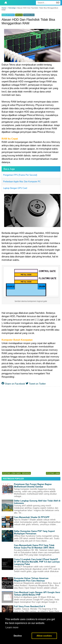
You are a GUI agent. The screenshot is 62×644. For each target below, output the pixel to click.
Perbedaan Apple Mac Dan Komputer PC (22, 181)
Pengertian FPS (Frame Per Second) (20, 175)
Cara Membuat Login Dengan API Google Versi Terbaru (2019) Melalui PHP (37, 593)
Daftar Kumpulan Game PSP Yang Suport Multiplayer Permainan (34, 532)
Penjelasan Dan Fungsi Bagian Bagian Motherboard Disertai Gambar (33, 485)
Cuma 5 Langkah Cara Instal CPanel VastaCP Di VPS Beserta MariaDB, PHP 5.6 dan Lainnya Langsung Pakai (37, 561)
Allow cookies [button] (44, 635)
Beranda (26, 473)
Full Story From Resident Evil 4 (29, 606)
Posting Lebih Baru (12, 473)
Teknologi (29, 15)
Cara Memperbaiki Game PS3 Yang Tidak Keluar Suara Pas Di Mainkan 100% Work (34, 546)
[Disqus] (31, 429)
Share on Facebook (14, 383)
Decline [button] (18, 635)
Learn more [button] (12, 627)
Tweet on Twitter (37, 383)
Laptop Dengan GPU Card (15, 188)
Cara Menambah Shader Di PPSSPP (31, 517)
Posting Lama (52, 473)
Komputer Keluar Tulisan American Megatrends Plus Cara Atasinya (31, 579)
